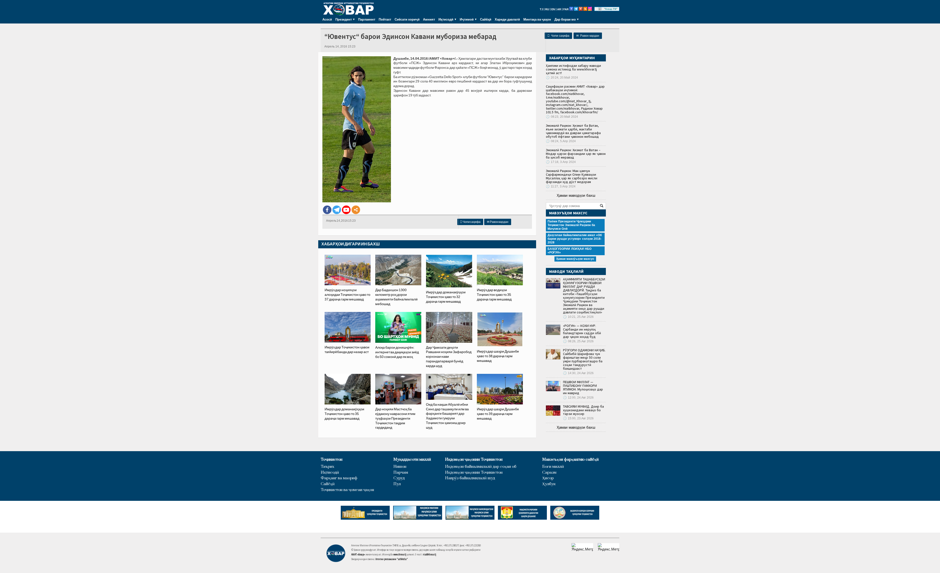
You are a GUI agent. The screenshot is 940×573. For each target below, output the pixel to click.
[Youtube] (346, 210)
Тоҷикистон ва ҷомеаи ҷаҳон (347, 490)
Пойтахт (385, 19)
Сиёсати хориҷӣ (407, 19)
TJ (541, 9)
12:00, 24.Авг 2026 (578, 397)
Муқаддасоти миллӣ (412, 459)
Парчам (400, 472)
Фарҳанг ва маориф (339, 478)
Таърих (327, 466)
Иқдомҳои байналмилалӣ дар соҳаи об (480, 466)
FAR (566, 9)
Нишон (399, 466)
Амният (429, 19)
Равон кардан (587, 35)
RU (547, 9)
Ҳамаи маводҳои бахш (576, 195)
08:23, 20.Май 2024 (562, 116)
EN (553, 9)
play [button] (600, 9)
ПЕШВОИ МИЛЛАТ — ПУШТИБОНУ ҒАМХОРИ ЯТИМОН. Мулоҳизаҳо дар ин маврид (583, 387)
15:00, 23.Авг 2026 (578, 418)
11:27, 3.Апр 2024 (561, 186)
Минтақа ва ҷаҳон (537, 19)
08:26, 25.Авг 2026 (578, 341)
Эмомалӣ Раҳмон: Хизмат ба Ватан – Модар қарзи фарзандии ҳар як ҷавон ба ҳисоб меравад (576, 154)
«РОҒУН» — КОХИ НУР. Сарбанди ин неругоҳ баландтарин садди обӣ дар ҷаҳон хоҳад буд (582, 331)
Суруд (399, 478)
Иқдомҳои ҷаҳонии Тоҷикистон (474, 459)
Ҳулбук (548, 484)
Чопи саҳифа (558, 35)
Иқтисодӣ (330, 472)
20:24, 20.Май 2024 (562, 77)
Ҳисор (548, 478)
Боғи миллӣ (553, 466)
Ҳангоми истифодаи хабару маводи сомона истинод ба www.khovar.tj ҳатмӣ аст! (573, 69)
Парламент (366, 19)
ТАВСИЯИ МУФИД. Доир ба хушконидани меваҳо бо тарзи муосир (583, 410)
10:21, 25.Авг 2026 (578, 317)
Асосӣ (327, 19)
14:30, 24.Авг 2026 (578, 373)
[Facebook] (327, 210)
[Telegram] (336, 210)
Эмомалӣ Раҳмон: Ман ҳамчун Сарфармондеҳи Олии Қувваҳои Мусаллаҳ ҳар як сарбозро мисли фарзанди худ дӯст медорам (571, 176)
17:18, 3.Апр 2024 (561, 162)
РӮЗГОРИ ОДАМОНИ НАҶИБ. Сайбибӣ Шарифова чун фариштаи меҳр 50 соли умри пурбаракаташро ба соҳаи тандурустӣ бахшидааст (584, 359)
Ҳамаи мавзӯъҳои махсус (575, 259)
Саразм (549, 472)
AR (559, 9)
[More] (356, 210)
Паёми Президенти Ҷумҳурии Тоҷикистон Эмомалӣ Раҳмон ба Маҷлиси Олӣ (571, 225)
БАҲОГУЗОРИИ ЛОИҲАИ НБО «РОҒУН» (569, 250)
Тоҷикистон (331, 459)
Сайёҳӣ (485, 19)
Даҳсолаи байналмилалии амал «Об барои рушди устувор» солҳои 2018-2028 (575, 238)
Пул (397, 484)
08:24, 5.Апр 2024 (561, 141)
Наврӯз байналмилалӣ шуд (470, 478)
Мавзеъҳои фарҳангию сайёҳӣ (570, 459)
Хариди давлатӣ (507, 19)
